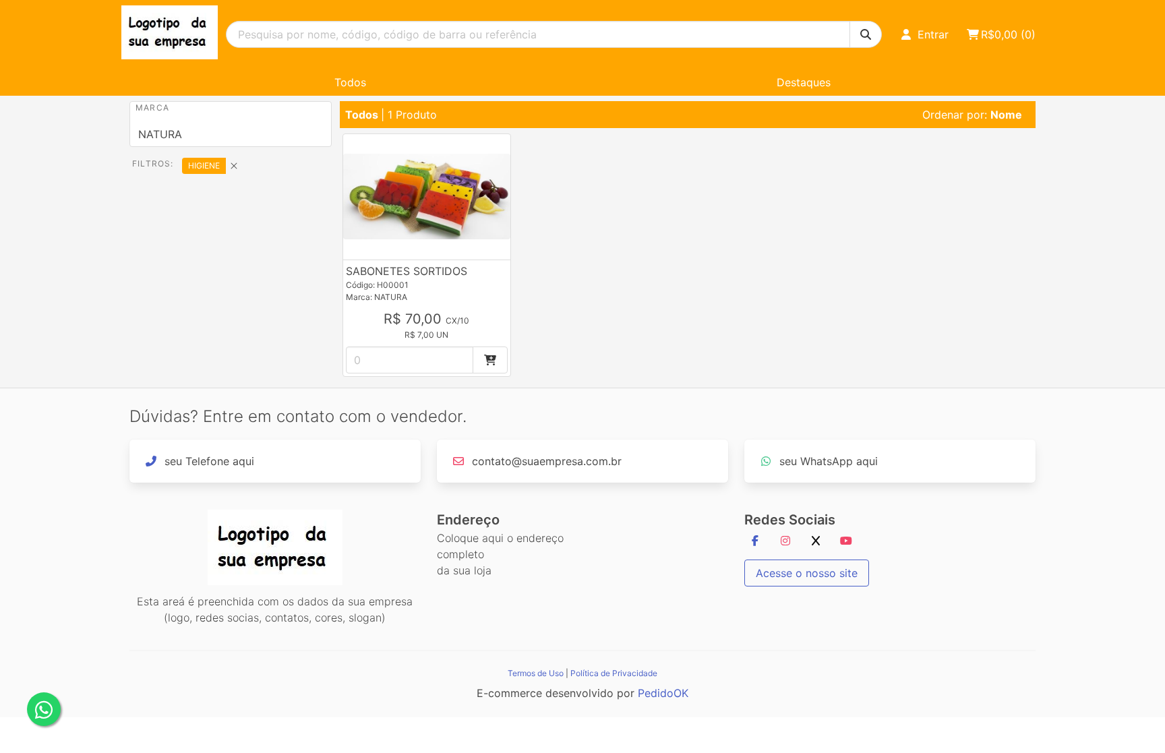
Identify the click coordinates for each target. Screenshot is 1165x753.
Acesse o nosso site (807, 573)
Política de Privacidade (613, 673)
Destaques (804, 82)
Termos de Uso (536, 673)
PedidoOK (663, 693)
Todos (350, 82)
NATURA (160, 134)
